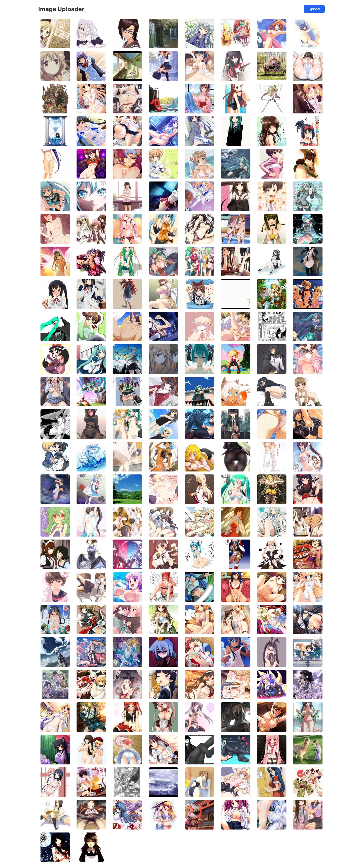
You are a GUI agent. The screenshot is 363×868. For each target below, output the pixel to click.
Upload (314, 9)
